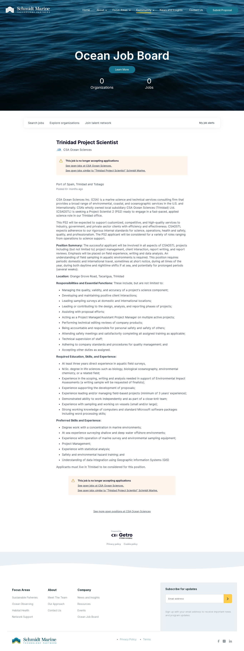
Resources (84, 603)
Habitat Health (20, 610)
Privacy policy (114, 544)
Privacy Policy (128, 639)
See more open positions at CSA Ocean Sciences (122, 511)
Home (86, 9)
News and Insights (171, 9)
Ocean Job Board (88, 616)
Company (84, 590)
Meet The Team (57, 597)
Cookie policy (131, 544)
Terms (147, 639)
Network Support (22, 616)
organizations (64, 123)
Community (143, 9)
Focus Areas (120, 9)
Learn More (122, 69)
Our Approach (56, 603)
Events (82, 610)
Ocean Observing (22, 603)
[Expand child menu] (106, 10)
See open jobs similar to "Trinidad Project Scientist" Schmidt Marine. (106, 170)
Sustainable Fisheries (25, 597)
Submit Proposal (222, 10)
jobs (36, 123)
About (100, 9)
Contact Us (196, 9)
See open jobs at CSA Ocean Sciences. (89, 165)
